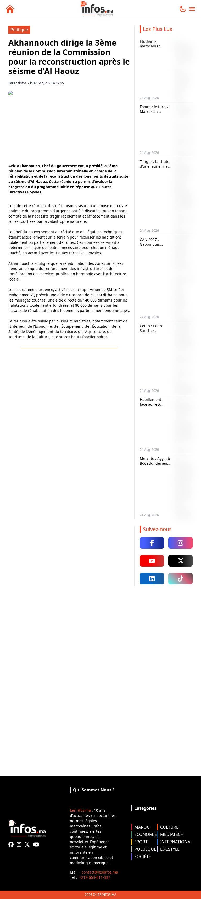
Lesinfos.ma (80, 810)
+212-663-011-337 (94, 877)
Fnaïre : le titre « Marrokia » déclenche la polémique (154, 113)
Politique (19, 30)
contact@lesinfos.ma (100, 872)
